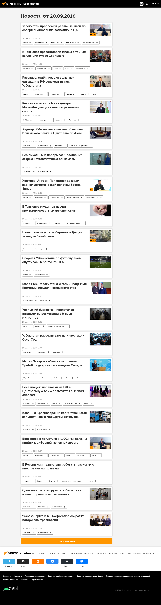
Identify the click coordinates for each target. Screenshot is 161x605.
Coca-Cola (56, 352)
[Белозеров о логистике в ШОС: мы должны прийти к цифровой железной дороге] (100, 443)
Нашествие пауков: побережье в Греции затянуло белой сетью (52, 234)
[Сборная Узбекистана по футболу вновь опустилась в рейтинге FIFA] (100, 262)
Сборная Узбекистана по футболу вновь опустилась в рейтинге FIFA (52, 260)
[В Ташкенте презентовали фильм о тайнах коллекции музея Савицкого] (100, 56)
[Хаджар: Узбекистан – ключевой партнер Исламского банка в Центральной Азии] (100, 133)
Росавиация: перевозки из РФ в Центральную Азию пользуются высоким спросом (53, 391)
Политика (72, 120)
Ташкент (57, 223)
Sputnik (56, 378)
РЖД (68, 455)
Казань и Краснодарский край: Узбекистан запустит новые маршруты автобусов (54, 415)
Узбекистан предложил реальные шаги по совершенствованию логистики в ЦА (54, 28)
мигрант (38, 326)
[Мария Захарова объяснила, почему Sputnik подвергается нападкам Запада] (100, 365)
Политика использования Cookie (89, 576)
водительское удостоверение (72, 481)
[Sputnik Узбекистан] (12, 6)
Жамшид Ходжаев (72, 197)
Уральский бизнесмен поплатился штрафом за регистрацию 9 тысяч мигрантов (48, 313)
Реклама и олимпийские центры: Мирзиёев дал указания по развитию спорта (50, 107)
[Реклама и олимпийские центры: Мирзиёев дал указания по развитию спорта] (100, 107)
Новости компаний (10, 579)
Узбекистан (70, 94)
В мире (65, 553)
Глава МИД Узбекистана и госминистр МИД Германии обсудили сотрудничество (54, 286)
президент (44, 120)
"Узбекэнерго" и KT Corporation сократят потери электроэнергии (53, 518)
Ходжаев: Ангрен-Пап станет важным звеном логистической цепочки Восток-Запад (52, 184)
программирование (73, 223)
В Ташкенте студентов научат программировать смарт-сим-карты (49, 208)
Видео (25, 42)
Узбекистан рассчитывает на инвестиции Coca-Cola (53, 337)
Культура (26, 68)
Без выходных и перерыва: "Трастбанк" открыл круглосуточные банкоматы (52, 157)
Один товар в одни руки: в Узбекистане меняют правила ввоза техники (51, 492)
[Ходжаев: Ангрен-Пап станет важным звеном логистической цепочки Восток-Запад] (100, 185)
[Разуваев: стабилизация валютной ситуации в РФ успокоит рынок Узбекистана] (100, 81)
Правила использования (35, 576)
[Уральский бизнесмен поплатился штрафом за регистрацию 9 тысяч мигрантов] (100, 314)
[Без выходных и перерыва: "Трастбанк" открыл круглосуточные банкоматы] (100, 159)
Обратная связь (37, 579)
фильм (67, 68)
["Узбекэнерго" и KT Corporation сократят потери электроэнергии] (100, 520)
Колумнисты (134, 553)
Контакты (18, 576)
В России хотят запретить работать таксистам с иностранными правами (58, 466)
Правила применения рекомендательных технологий (128, 576)
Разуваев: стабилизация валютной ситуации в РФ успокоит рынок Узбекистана (48, 81)
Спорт (25, 274)
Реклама (24, 579)
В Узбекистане (71, 42)
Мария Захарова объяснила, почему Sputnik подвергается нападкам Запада (52, 363)
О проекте (7, 576)
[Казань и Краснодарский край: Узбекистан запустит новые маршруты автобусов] (100, 417)
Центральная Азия (70, 404)
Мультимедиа (39, 42)
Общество (26, 223)
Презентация (80, 68)
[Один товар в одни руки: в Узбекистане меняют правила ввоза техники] (100, 494)
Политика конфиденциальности (60, 576)
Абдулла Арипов (88, 42)
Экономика (55, 42)
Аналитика (148, 553)
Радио (25, 94)
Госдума (52, 481)
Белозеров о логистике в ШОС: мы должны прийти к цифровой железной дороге (54, 441)
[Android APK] (10, 588)
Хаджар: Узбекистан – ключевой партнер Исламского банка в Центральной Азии (53, 131)
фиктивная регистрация (56, 326)
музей (55, 68)
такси (91, 481)
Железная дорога (92, 197)
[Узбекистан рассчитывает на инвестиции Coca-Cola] (100, 339)
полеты (86, 404)
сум (94, 94)
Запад (68, 378)
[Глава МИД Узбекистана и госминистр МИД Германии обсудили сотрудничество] (100, 288)
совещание (58, 120)
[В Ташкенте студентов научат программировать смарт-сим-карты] (100, 210)
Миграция (101, 553)
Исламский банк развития (78, 146)
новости (43, 553)
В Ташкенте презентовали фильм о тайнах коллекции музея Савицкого (54, 54)
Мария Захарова (29, 378)
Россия (83, 94)
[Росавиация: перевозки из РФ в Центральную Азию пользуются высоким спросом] (100, 391)
